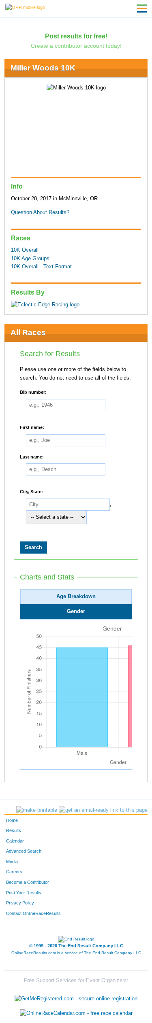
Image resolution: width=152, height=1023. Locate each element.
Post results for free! (76, 36)
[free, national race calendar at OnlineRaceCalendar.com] (76, 1013)
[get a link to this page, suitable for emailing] (103, 810)
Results (13, 830)
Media (12, 861)
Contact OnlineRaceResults (33, 913)
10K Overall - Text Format (41, 267)
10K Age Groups (30, 258)
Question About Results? (40, 212)
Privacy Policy (20, 902)
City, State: (31, 491)
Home (12, 820)
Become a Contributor (27, 882)
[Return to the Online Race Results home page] (25, 6)
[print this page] (36, 810)
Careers (14, 871)
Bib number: (33, 392)
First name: (32, 427)
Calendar (15, 840)
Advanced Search (23, 851)
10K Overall (25, 250)
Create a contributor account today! (76, 45)
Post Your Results (23, 892)
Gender (76, 611)
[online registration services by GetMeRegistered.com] (76, 997)
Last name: (32, 456)
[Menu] (142, 8)
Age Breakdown (76, 596)
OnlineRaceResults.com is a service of (76, 953)
